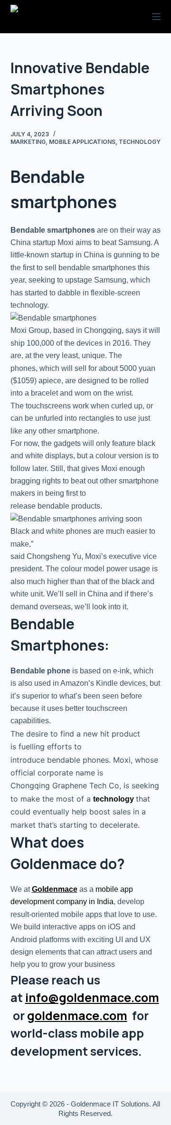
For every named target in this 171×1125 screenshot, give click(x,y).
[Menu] (156, 16)
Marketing (28, 141)
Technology (140, 141)
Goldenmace (54, 889)
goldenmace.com (77, 1015)
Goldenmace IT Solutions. (111, 1104)
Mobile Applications (82, 141)
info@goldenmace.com (92, 997)
